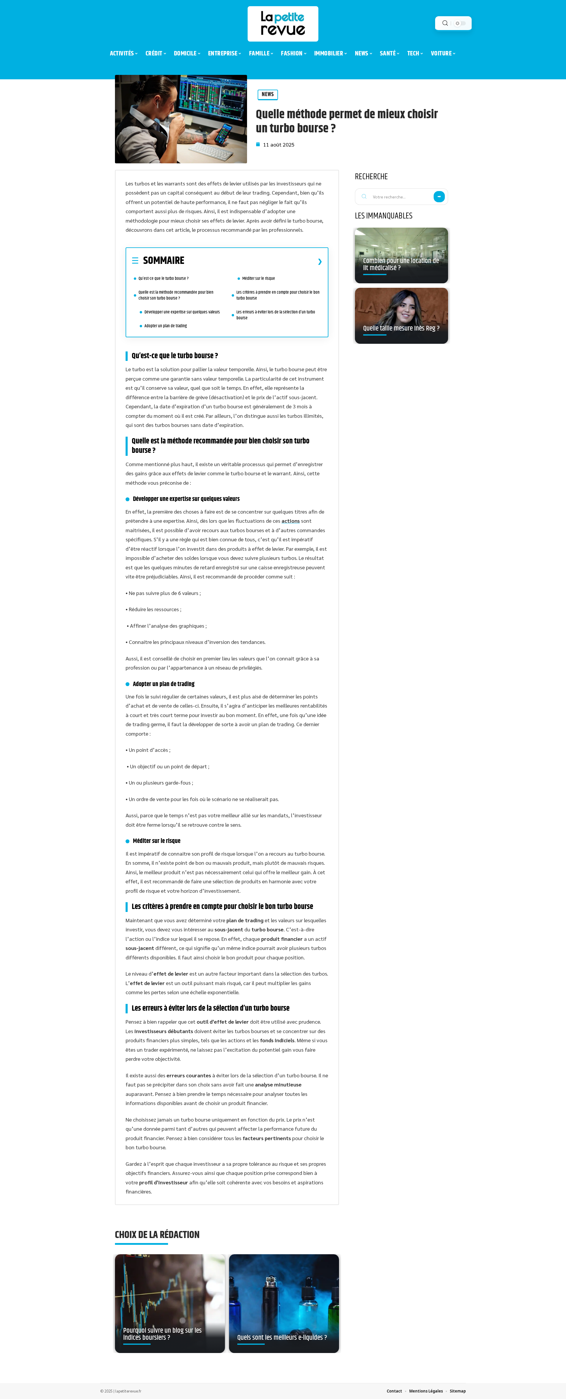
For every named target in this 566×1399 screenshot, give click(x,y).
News (268, 94)
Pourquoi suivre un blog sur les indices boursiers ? (162, 1334)
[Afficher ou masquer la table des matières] (253, 261)
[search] (445, 23)
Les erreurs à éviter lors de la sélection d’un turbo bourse (275, 315)
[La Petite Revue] (283, 24)
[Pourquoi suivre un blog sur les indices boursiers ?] (170, 1303)
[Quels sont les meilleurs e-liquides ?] (284, 1303)
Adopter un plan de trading (165, 326)
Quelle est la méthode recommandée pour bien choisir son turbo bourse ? (176, 295)
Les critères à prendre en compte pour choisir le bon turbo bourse (278, 295)
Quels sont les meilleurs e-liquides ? (282, 1337)
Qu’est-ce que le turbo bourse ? (164, 278)
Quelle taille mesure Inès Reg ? (401, 328)
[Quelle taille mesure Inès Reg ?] (401, 316)
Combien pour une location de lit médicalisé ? (401, 264)
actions (291, 520)
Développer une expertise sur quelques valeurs (182, 312)
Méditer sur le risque (258, 278)
